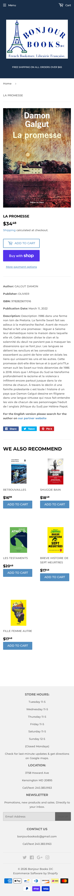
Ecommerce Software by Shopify (35, 873)
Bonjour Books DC (40, 869)
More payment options (21, 266)
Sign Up (63, 816)
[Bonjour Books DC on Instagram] (47, 858)
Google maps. (39, 758)
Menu (12, 5)
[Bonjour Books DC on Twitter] (25, 858)
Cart (68, 5)
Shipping (9, 230)
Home (7, 83)
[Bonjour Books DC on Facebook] (32, 858)
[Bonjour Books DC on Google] (40, 858)
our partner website (32, 418)
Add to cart (17, 504)
